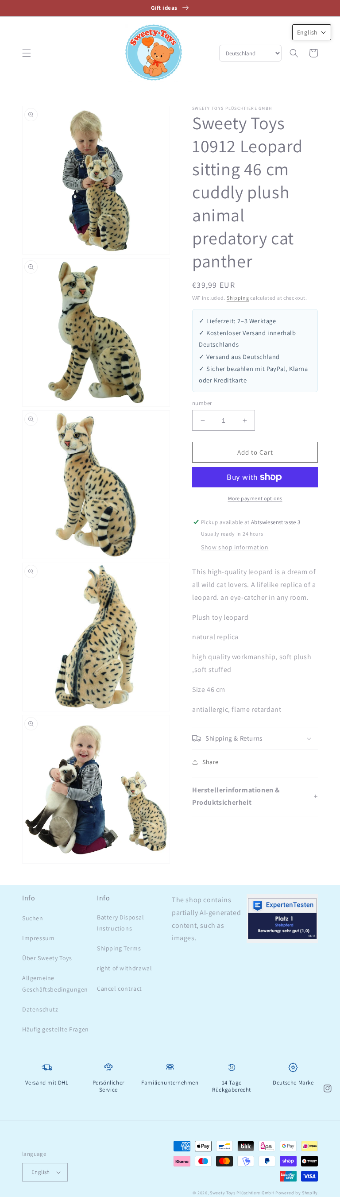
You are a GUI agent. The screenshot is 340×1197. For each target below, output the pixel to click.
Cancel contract (119, 988)
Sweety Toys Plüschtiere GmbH (242, 1193)
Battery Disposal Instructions (120, 922)
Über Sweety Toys (47, 958)
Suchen (32, 918)
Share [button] (210, 762)
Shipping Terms (119, 948)
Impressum (38, 938)
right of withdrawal (124, 968)
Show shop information (235, 547)
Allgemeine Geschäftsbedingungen (55, 983)
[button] (26, 53)
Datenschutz (40, 1009)
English (40, 1172)
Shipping (238, 297)
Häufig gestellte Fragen (55, 1029)
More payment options (255, 498)
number (202, 403)
